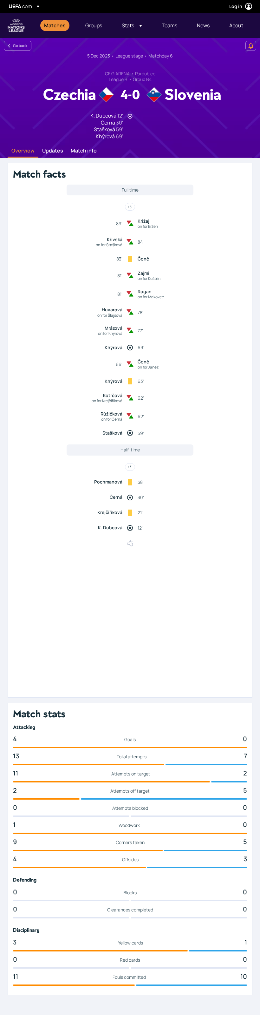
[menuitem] (57, 25)
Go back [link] (20, 45)
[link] (55, 25)
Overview (23, 151)
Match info (84, 151)
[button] (132, 25)
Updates (52, 151)
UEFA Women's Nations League (16, 25)
